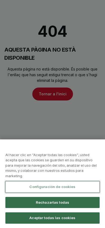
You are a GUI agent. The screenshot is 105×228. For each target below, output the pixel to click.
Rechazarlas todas (52, 202)
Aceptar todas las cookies (52, 218)
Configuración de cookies (52, 187)
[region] (52, 183)
